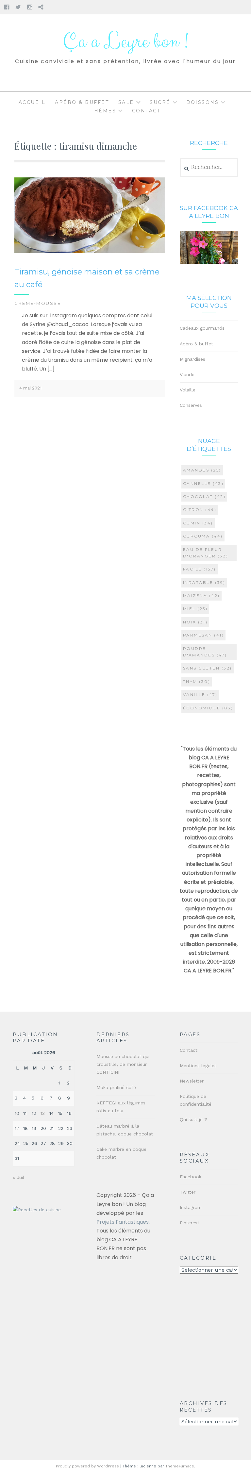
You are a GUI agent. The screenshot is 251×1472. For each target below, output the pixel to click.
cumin (198, 523)
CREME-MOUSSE (37, 303)
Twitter (187, 1192)
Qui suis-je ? (193, 1119)
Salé (126, 102)
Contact (146, 111)
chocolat (204, 496)
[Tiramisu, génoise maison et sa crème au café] (89, 251)
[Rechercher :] (209, 167)
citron (200, 509)
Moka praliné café (116, 1087)
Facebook (190, 1176)
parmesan (203, 635)
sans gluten (207, 668)
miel (195, 608)
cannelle (203, 483)
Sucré (160, 102)
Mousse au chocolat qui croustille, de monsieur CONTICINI (122, 1064)
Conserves (191, 405)
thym (196, 681)
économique (208, 707)
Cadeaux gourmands (202, 328)
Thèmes (103, 111)
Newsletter (192, 1080)
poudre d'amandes (205, 651)
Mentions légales (198, 1065)
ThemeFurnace (179, 1466)
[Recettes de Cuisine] (37, 1210)
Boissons (202, 102)
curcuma (203, 536)
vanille (200, 694)
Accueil (32, 102)
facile (199, 569)
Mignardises (192, 359)
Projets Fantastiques (122, 1222)
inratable (204, 582)
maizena (201, 595)
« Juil (18, 1177)
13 (43, 1113)
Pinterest (189, 1222)
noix (195, 622)
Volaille (187, 389)
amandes (202, 470)
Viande (187, 374)
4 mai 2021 (30, 388)
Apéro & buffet (82, 102)
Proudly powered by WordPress (87, 1466)
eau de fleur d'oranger (205, 552)
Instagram (191, 1207)
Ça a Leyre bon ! (125, 42)
